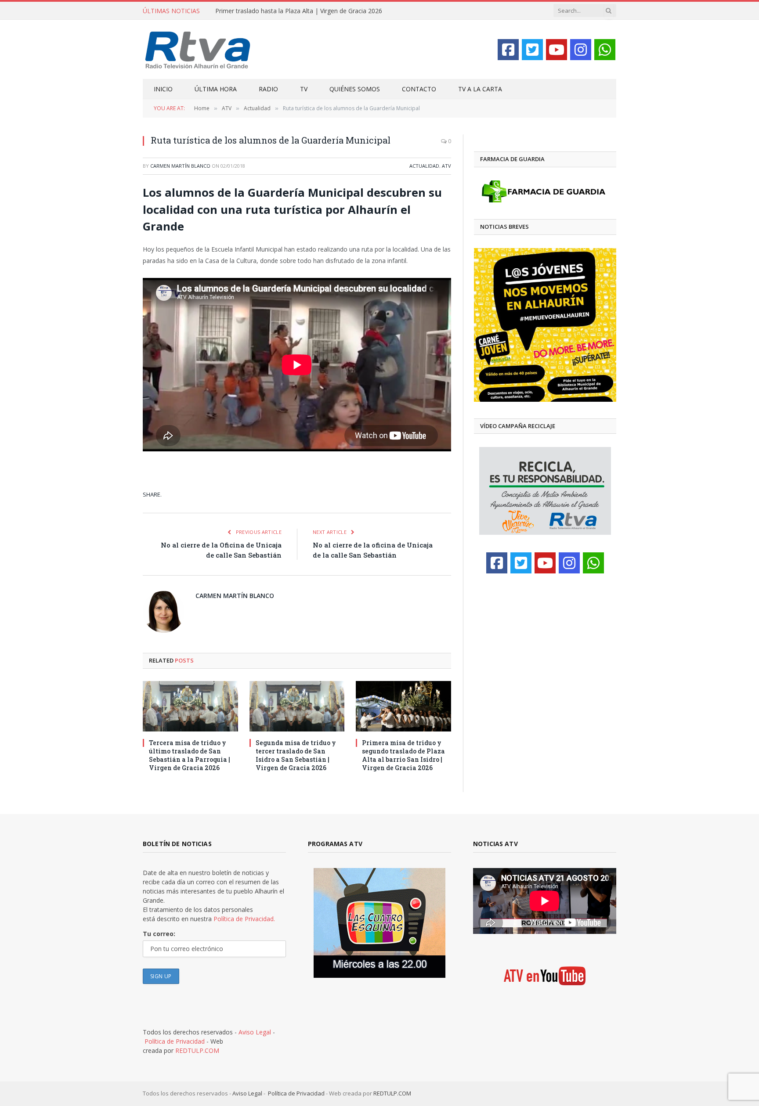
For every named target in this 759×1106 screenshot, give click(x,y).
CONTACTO (419, 89)
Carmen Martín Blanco (180, 165)
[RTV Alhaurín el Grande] (198, 49)
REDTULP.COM (197, 1050)
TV (303, 89)
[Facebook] (508, 49)
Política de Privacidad (175, 1041)
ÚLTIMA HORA (216, 89)
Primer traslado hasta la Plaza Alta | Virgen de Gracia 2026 (298, 11)
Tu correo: (159, 933)
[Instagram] (580, 49)
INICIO (163, 89)
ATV (446, 165)
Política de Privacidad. (244, 919)
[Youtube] (556, 49)
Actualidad (424, 165)
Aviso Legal (255, 1032)
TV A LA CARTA (480, 89)
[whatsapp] (604, 49)
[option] (542, 325)
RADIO (268, 89)
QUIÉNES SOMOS (354, 89)
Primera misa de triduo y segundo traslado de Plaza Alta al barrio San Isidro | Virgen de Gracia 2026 (403, 755)
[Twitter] (532, 49)
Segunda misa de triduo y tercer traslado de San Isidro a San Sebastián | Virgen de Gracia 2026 (296, 755)
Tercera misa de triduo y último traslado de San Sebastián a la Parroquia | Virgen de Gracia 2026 (189, 755)
